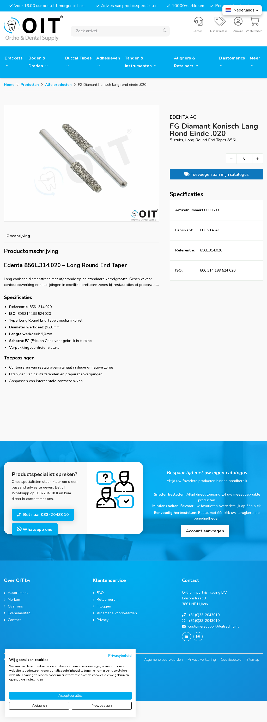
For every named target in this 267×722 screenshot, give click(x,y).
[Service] (198, 23)
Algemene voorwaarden (163, 659)
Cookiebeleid (231, 659)
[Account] (238, 23)
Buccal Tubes (78, 58)
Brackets (14, 58)
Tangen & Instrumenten (139, 62)
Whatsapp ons (37, 529)
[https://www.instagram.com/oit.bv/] (198, 636)
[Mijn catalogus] (220, 23)
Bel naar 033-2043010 (46, 515)
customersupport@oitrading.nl (213, 626)
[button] (242, 10)
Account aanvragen (205, 531)
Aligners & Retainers (184, 62)
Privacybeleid (120, 655)
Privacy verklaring (202, 659)
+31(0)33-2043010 (204, 614)
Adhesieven (108, 58)
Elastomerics (232, 58)
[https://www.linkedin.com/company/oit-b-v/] (186, 636)
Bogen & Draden (37, 62)
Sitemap (252, 659)
